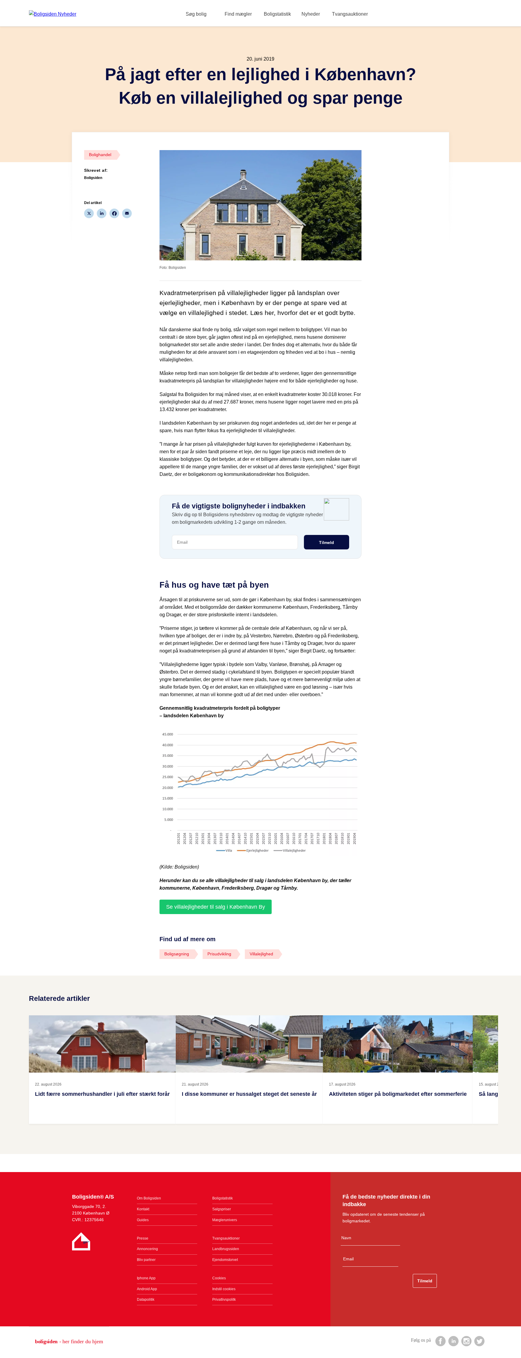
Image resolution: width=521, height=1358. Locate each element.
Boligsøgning (176, 953)
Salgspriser (221, 1209)
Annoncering (147, 1249)
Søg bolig (196, 14)
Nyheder (311, 14)
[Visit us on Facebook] (440, 1341)
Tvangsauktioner (350, 14)
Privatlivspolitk (224, 1299)
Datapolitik (145, 1299)
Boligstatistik (277, 14)
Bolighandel (100, 154)
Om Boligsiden (149, 1198)
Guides (143, 1220)
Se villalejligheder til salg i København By (215, 907)
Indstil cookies (223, 1289)
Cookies (219, 1278)
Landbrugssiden (225, 1249)
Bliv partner (146, 1260)
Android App (147, 1289)
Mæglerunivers (224, 1220)
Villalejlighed (261, 953)
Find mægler (238, 14)
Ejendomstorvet (225, 1260)
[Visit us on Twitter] (479, 1341)
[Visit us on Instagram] (466, 1341)
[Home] (52, 14)
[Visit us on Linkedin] (453, 1341)
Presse (142, 1238)
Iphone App (146, 1278)
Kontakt (143, 1209)
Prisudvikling (219, 953)
